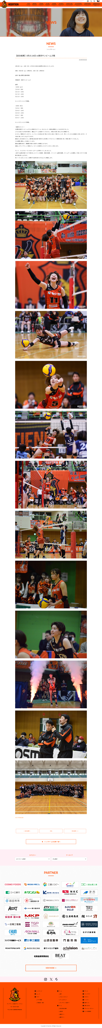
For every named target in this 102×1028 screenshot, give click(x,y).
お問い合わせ (87, 1005)
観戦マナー (62, 1014)
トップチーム (51, 49)
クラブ (37, 997)
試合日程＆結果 (63, 1008)
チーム (60, 991)
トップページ (39, 991)
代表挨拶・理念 (40, 1002)
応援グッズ (86, 1002)
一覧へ (51, 831)
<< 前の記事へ (27, 831)
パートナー (86, 999)
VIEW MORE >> (51, 968)
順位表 (61, 1011)
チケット (86, 991)
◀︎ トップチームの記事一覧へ (51, 842)
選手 (61, 994)
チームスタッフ (63, 999)
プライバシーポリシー (89, 1008)
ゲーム (60, 1005)
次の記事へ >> (75, 831)
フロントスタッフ (64, 997)
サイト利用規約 (87, 1011)
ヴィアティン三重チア (64, 1002)
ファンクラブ (87, 994)
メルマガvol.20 (19, 817)
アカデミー (86, 997)
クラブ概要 (39, 999)
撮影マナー (62, 1017)
